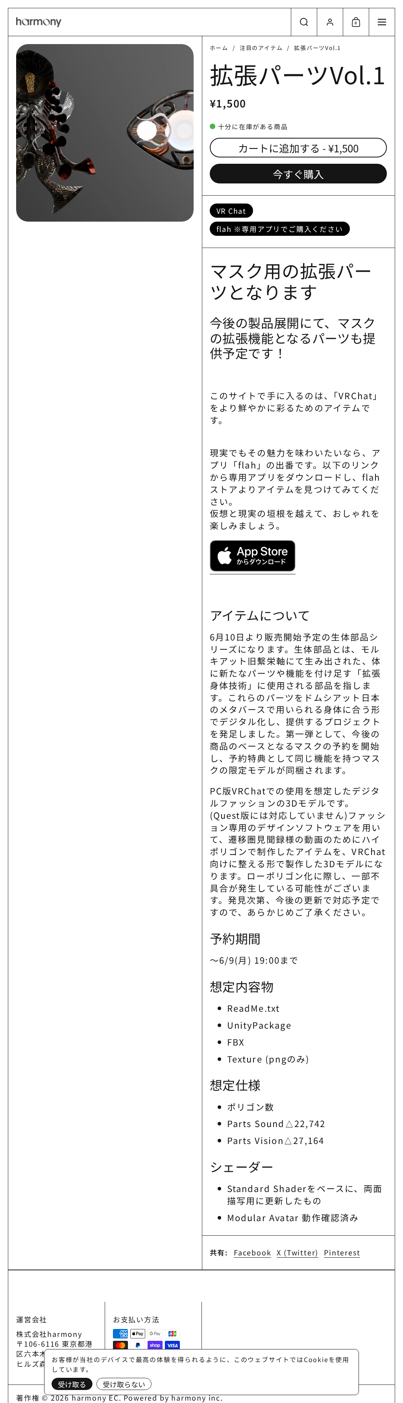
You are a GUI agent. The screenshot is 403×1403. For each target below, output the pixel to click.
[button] (304, 22)
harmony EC (95, 1397)
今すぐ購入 (298, 174)
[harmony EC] (38, 22)
